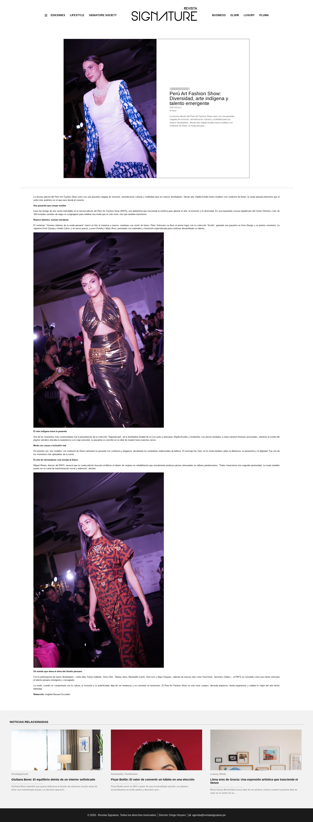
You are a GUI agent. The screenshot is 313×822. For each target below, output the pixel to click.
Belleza (179, 89)
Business (219, 15)
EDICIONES (58, 15)
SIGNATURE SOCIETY (103, 15)
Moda (173, 89)
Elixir (235, 15)
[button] (46, 15)
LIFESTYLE (77, 15)
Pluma (264, 15)
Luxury (249, 15)
